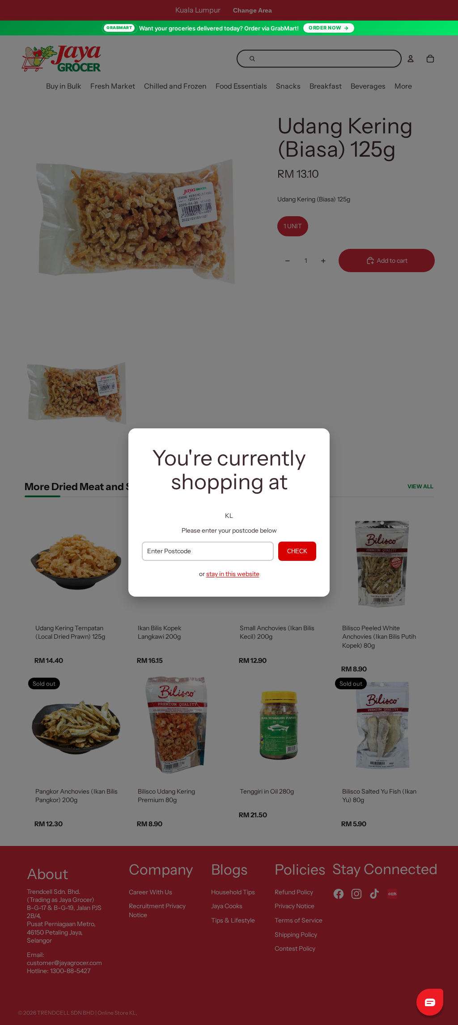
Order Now (325, 28)
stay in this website (232, 574)
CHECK (297, 551)
